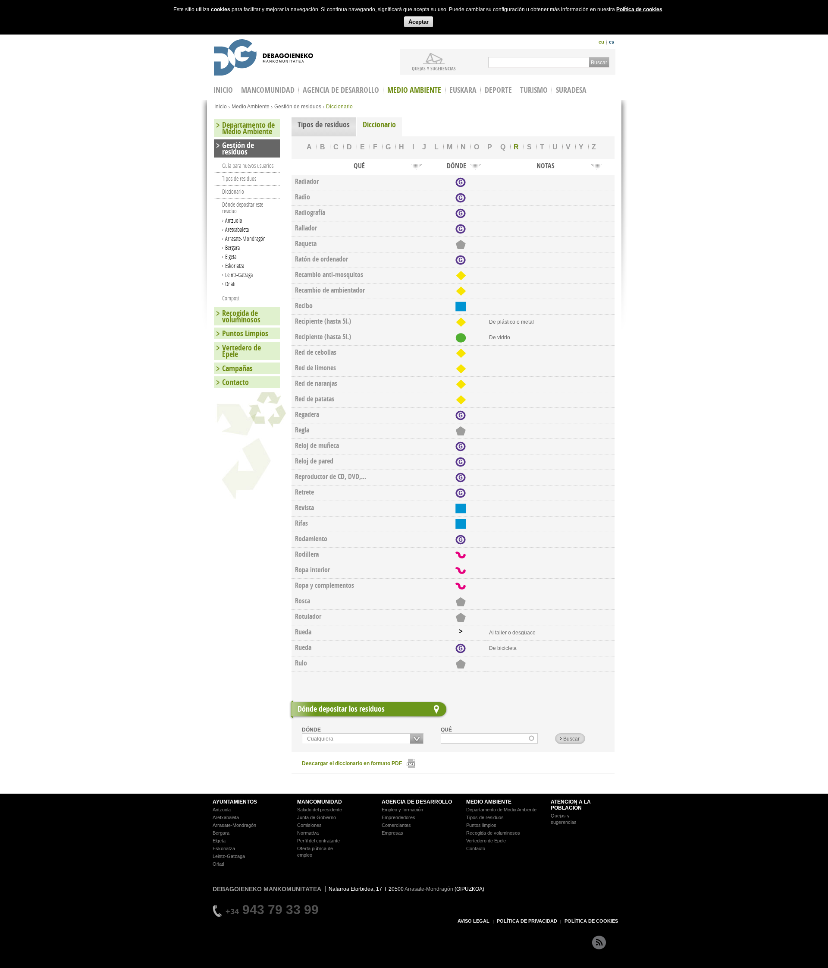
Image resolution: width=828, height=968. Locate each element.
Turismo (534, 90)
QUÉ (446, 730)
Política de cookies (639, 9)
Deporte (498, 90)
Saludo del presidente (319, 809)
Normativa (308, 833)
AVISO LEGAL (473, 921)
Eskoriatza (234, 266)
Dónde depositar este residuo (242, 207)
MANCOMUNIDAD (319, 802)
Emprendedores (398, 817)
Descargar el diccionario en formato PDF (352, 763)
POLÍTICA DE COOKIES (591, 921)
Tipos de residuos (324, 124)
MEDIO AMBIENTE (488, 802)
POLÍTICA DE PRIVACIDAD (527, 921)
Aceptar (418, 22)
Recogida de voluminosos (241, 316)
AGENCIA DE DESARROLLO (417, 802)
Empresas (392, 833)
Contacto (235, 382)
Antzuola (233, 220)
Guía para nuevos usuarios (247, 165)
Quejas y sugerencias (434, 68)
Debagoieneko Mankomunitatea (263, 58)
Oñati (230, 284)
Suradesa (571, 90)
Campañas (237, 368)
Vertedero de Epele (241, 350)
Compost (230, 298)
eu (601, 41)
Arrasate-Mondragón (245, 238)
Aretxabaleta (237, 229)
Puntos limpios (481, 825)
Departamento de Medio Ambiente (248, 128)
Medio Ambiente (414, 90)
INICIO (223, 90)
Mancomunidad (268, 90)
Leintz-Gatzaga (239, 275)
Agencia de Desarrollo (341, 90)
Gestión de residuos (297, 107)
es (611, 41)
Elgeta (230, 256)
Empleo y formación (402, 809)
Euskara (463, 90)
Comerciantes (396, 825)
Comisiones (309, 825)
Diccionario (379, 124)
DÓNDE (311, 730)
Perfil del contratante (318, 840)
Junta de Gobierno (316, 817)
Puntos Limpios (245, 333)
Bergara (232, 247)
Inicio (220, 107)
